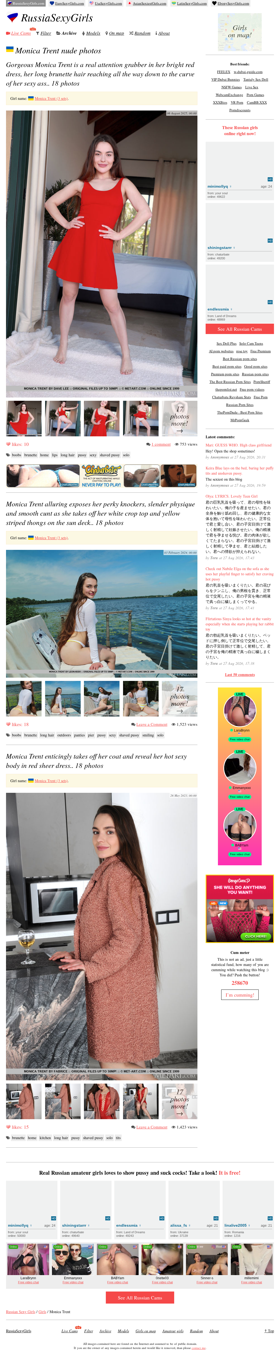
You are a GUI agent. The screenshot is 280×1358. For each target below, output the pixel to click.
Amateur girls (172, 1330)
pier (91, 735)
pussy (82, 454)
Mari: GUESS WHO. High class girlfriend (239, 445)
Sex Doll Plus (227, 343)
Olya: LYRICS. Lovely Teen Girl (232, 496)
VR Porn (237, 102)
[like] (8, 444)
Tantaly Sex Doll (255, 79)
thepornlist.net (226, 389)
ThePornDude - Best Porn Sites (239, 412)
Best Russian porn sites (240, 358)
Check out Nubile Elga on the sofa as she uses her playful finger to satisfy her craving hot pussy (240, 574)
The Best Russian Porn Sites (230, 381)
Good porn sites (255, 366)
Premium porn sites (225, 374)
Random (142, 33)
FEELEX (223, 71)
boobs (16, 454)
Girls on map (146, 1330)
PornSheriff (261, 381)
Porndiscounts (239, 110)
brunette (30, 454)
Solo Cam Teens (251, 343)
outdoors (64, 735)
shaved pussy (110, 454)
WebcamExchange (229, 94)
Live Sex (251, 87)
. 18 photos (100, 74)
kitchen (45, 1137)
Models (93, 33)
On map (116, 33)
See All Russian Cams (240, 329)
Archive (69, 33)
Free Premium (260, 351)
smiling (148, 735)
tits (118, 1137)
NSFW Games (231, 87)
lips (54, 454)
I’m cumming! (240, 994)
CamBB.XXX (257, 102)
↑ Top (269, 1330)
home (44, 454)
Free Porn (261, 396)
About (164, 33)
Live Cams (21, 33)
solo (126, 454)
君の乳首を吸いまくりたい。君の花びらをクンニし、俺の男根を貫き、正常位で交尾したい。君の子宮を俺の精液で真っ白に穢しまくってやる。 (238, 593)
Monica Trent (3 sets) (51, 98)
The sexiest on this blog (224, 479)
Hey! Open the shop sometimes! (230, 451)
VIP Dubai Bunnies (225, 79)
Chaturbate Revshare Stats (231, 396)
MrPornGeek (240, 419)
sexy (93, 454)
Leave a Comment (151, 724)
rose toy (242, 351)
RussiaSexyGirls (57, 17)
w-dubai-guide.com (248, 71)
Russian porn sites (255, 374)
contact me (199, 1348)
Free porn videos (252, 389)
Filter (45, 33)
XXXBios (220, 102)
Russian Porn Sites (239, 404)
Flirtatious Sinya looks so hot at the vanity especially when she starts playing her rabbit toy (240, 624)
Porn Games (255, 94)
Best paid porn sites (226, 366)
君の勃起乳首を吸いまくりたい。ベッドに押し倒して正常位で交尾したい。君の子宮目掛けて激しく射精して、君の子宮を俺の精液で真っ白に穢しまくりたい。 (238, 646)
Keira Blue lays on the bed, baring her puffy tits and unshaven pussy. (240, 470)
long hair (68, 454)
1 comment (161, 444)
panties (79, 735)
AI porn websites (221, 351)
